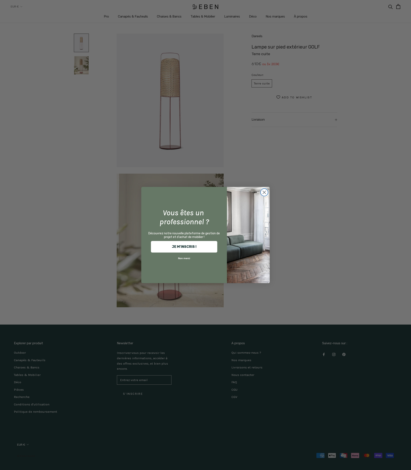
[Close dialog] (264, 192)
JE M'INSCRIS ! (184, 247)
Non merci (184, 258)
